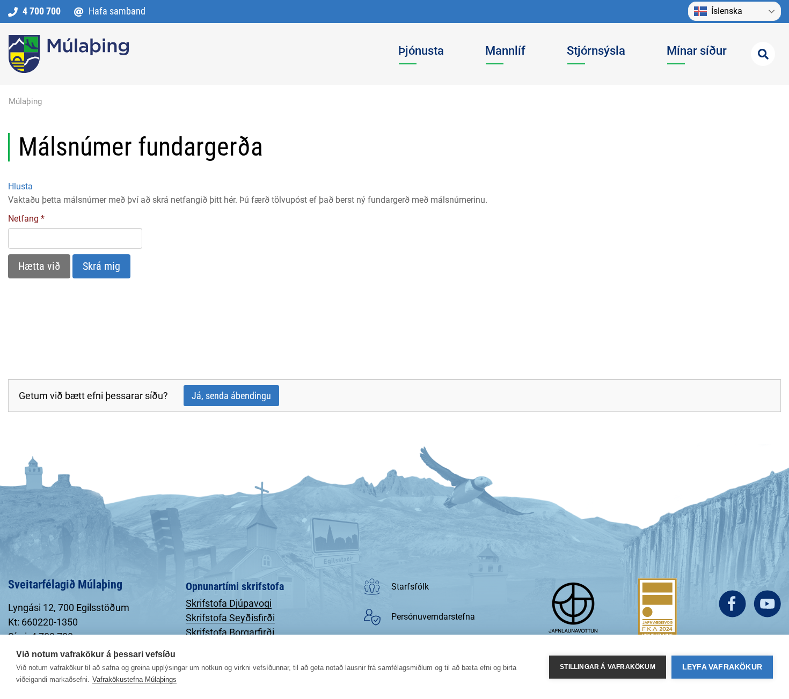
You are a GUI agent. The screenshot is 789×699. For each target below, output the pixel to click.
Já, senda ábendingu (231, 395)
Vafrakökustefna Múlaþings (134, 679)
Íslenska (726, 11)
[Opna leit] (763, 54)
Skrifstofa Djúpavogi (229, 603)
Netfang (23, 219)
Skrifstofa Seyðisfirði (230, 617)
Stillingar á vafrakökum (607, 667)
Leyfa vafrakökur (722, 667)
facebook (732, 603)
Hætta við (39, 266)
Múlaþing (25, 101)
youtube (767, 603)
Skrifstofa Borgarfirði (230, 632)
